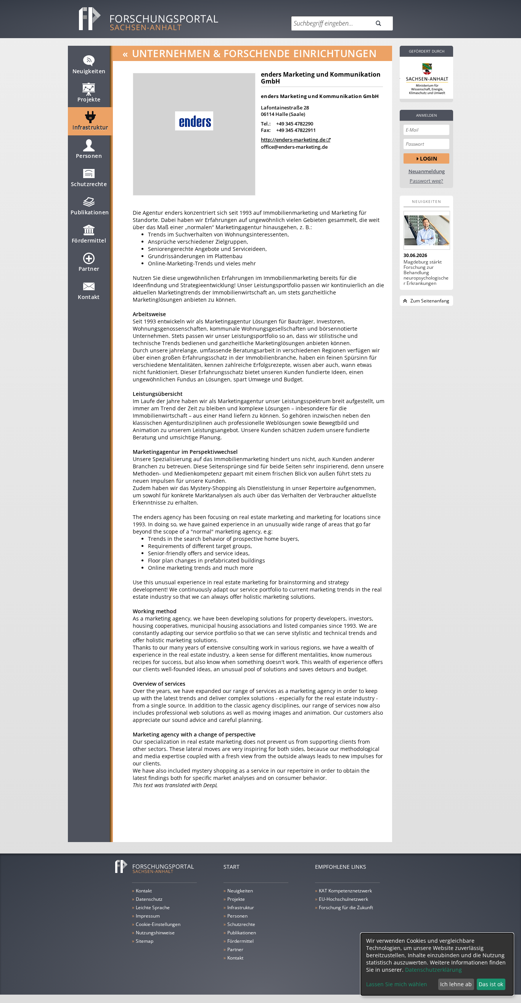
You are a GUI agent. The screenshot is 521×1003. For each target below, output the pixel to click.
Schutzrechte (89, 184)
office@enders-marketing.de (294, 146)
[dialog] (437, 964)
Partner (89, 268)
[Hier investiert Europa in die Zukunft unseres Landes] (426, 78)
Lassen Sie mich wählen (396, 984)
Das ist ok (491, 984)
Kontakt (89, 297)
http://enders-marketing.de (293, 139)
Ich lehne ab (456, 984)
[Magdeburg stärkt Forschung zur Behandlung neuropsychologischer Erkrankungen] (426, 230)
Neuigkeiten (89, 71)
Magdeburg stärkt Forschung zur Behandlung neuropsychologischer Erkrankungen (426, 272)
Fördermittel (89, 240)
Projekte (89, 99)
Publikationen (90, 212)
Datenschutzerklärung (433, 969)
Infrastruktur (90, 127)
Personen (89, 155)
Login (428, 158)
